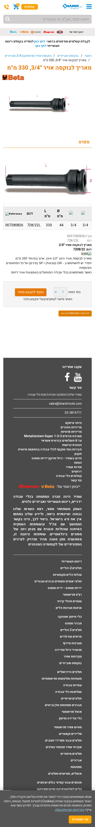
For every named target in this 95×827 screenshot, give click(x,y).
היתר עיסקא (73, 423)
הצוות (78, 463)
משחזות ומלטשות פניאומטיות (62, 678)
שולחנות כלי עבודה (68, 692)
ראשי (88, 55)
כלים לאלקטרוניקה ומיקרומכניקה (59, 789)
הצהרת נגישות (72, 445)
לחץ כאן (39, 41)
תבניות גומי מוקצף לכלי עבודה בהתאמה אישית (50, 449)
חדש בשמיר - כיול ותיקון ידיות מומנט (57, 458)
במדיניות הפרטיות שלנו (69, 810)
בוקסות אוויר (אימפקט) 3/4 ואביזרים (28, 55)
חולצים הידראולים (69, 672)
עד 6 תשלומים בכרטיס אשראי (61, 440)
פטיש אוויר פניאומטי (68, 727)
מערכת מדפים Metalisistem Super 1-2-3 (53, 436)
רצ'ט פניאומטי (72, 595)
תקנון (78, 454)
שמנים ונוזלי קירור (69, 601)
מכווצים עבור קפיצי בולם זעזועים (59, 782)
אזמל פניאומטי (72, 712)
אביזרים (76, 760)
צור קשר (76, 480)
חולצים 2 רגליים (71, 568)
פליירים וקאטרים (70, 734)
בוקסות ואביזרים (67, 55)
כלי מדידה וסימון (70, 718)
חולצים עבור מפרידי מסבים (63, 740)
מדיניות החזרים (71, 427)
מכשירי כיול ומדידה (68, 650)
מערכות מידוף (72, 643)
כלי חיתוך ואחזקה (70, 617)
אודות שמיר (74, 467)
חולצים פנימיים (71, 698)
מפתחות (76, 767)
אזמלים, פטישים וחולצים (65, 774)
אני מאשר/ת (80, 819)
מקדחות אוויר (73, 656)
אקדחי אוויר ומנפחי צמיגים (64, 747)
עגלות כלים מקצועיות (67, 575)
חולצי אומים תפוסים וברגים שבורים (58, 581)
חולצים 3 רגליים (71, 630)
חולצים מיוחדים (71, 754)
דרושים (77, 471)
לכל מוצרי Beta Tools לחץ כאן (75, 313)
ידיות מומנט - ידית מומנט (65, 588)
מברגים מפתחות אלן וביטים (63, 705)
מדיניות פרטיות (71, 432)
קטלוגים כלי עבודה (69, 476)
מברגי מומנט (73, 623)
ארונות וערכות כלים (69, 608)
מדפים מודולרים (71, 637)
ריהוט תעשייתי (71, 561)
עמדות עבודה (72, 685)
